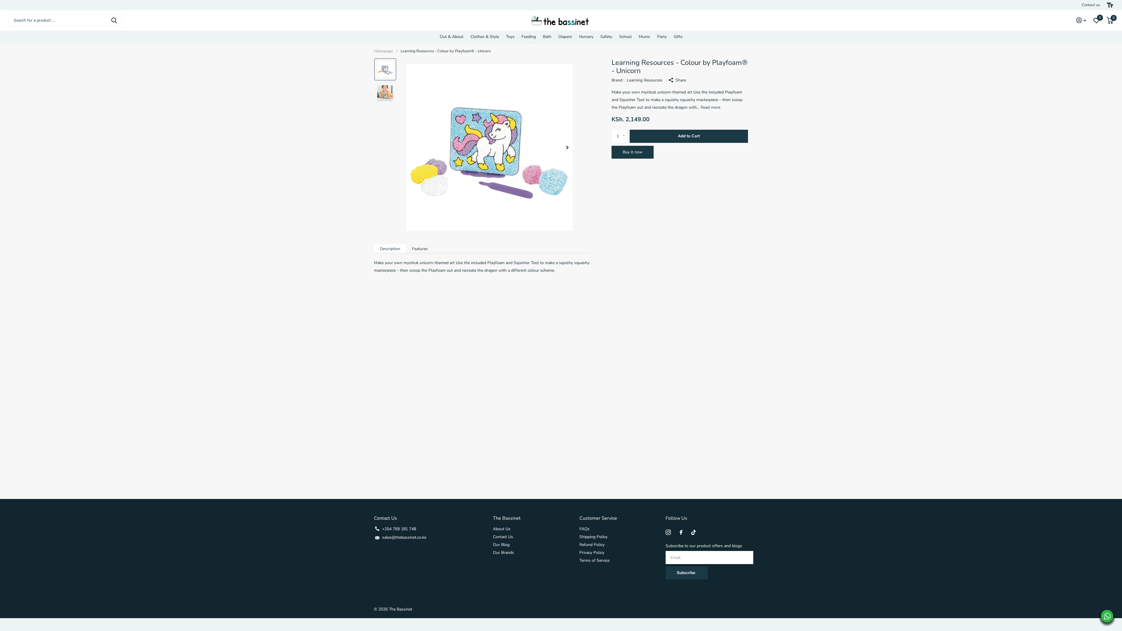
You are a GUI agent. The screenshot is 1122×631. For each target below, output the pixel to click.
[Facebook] (681, 532)
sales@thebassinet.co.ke (404, 537)
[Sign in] (1081, 20)
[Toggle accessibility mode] (1110, 5)
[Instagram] (668, 532)
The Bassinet (507, 518)
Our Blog (501, 544)
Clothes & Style (484, 36)
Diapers (565, 36)
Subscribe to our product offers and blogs (704, 546)
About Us (501, 529)
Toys (510, 36)
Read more (710, 107)
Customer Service (598, 518)
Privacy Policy (591, 552)
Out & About (451, 36)
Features (420, 249)
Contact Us (503, 537)
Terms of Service (594, 560)
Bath (547, 36)
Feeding (529, 36)
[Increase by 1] (625, 131)
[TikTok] (693, 532)
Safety (606, 36)
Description (390, 249)
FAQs (584, 529)
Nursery (586, 36)
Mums (644, 36)
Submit (114, 20)
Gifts (678, 36)
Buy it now (633, 152)
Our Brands (503, 552)
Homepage (383, 51)
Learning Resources (644, 80)
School (625, 36)
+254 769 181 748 (399, 529)
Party (662, 36)
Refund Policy (592, 544)
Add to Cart (689, 136)
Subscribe (687, 572)
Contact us (1091, 5)
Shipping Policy (593, 537)
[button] (567, 147)
